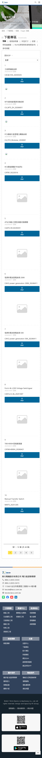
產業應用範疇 (27, 662)
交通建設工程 (7, 620)
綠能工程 (6, 613)
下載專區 (26, 647)
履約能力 (6, 681)
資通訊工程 (7, 632)
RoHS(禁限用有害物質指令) (25, 45)
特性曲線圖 (7, 45)
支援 (30, 639)
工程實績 (8, 608)
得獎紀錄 (6, 685)
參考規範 (6, 48)
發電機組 (33, 620)
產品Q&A (26, 658)
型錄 (4, 41)
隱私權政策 (26, 685)
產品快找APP (27, 666)
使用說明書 (13, 41)
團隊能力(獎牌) (21, 613)
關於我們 (11, 673)
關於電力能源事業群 (10, 677)
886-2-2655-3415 (12, 583)
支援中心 (26, 643)
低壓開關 (33, 613)
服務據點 (26, 681)
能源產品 (34, 608)
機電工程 (6, 624)
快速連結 (26, 655)
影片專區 (26, 651)
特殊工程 (6, 628)
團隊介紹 (6, 689)
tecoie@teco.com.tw (13, 589)
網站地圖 (26, 689)
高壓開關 (33, 624)
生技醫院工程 (7, 617)
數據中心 (21, 608)
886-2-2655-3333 (12, 580)
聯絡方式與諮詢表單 (29, 677)
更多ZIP (7, 55)
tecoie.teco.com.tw (13, 593)
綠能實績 (11, 639)
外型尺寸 (25, 41)
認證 (33, 41)
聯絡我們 (30, 673)
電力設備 (33, 617)
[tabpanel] (21, 17)
